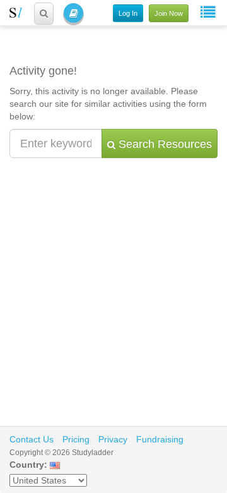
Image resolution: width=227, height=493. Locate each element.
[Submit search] (44, 14)
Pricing (76, 439)
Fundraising (159, 439)
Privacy (112, 439)
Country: (28, 465)
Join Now (168, 13)
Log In (128, 13)
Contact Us (31, 439)
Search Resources (163, 144)
